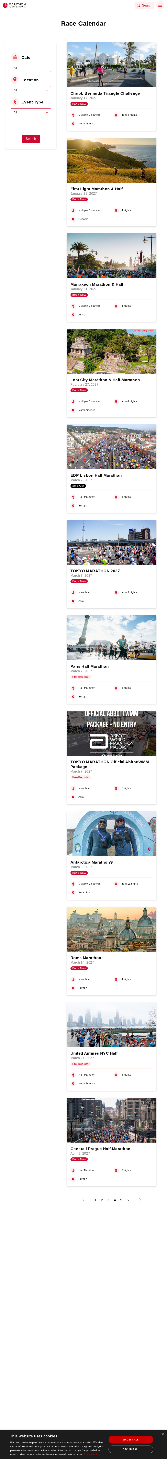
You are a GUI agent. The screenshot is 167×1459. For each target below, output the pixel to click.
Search (31, 139)
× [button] (162, 1434)
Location (30, 80)
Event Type (32, 102)
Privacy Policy (92, 1454)
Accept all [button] (130, 1439)
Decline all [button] (131, 1449)
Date (26, 57)
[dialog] (83, 1444)
